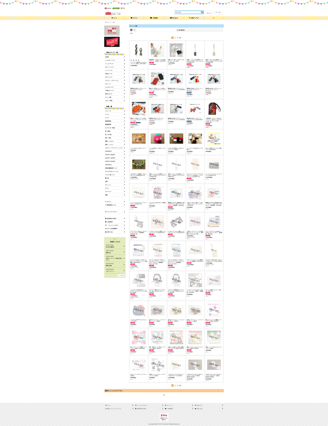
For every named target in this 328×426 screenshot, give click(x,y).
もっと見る (120, 275)
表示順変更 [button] (182, 30)
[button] (214, 18)
